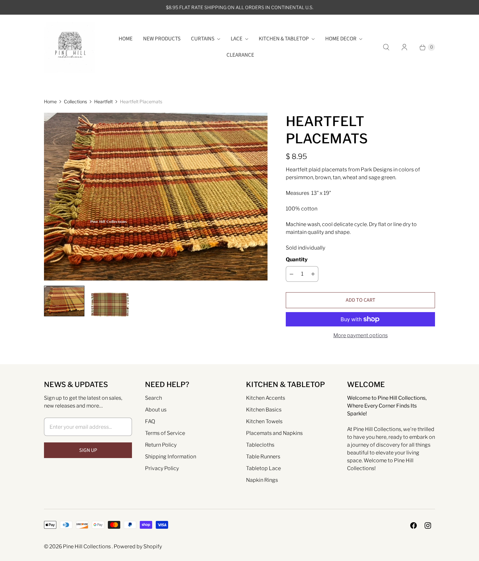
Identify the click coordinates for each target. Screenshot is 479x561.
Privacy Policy (162, 468)
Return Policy (161, 445)
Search (153, 398)
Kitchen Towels (264, 421)
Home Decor (340, 39)
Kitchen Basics (264, 410)
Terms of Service (165, 433)
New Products (162, 39)
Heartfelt (103, 101)
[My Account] (404, 47)
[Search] (386, 47)
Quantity (297, 259)
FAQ (150, 421)
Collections (75, 101)
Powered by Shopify (138, 546)
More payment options (360, 335)
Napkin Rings (262, 480)
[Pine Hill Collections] (69, 47)
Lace (236, 39)
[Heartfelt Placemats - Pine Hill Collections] (156, 196)
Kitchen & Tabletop (284, 39)
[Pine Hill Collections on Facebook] (413, 525)
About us (156, 410)
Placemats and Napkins (274, 433)
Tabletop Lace (263, 468)
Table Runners (263, 456)
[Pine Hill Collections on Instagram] (428, 525)
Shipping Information (170, 456)
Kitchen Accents (265, 398)
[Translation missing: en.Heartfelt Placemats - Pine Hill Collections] (64, 301)
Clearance (240, 55)
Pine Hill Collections (87, 546)
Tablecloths (260, 445)
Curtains (202, 39)
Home (126, 39)
